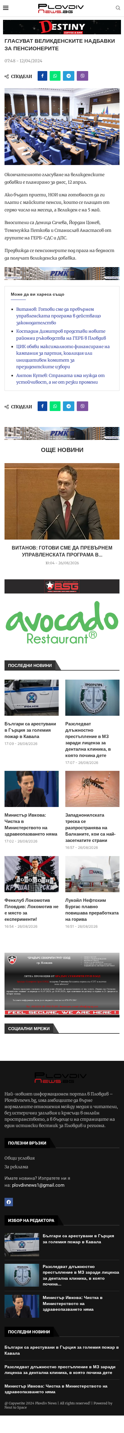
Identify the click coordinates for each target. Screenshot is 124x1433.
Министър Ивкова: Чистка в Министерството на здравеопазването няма (31, 824)
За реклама (16, 1167)
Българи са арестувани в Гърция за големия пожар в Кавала (30, 730)
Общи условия (20, 1158)
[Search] (118, 8)
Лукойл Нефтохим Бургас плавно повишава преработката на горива (92, 910)
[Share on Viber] (82, 76)
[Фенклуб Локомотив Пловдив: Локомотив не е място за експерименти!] (32, 874)
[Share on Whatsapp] (55, 76)
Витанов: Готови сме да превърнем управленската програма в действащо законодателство (58, 316)
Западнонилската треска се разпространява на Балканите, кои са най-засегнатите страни (90, 827)
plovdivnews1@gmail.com (38, 1185)
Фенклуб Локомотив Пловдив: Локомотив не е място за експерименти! (31, 910)
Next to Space (16, 1407)
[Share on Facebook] (42, 76)
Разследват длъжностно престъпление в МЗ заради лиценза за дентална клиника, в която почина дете (88, 739)
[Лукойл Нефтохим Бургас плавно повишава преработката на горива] (92, 874)
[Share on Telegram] (68, 76)
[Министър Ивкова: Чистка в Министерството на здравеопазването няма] (32, 789)
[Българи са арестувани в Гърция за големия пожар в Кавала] (32, 698)
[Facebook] (9, 1202)
